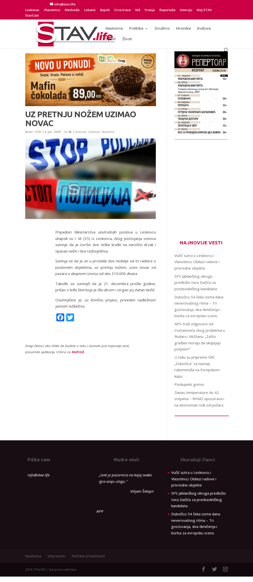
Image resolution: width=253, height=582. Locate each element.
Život (127, 39)
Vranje (150, 10)
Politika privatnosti (88, 556)
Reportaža (167, 10)
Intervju (186, 10)
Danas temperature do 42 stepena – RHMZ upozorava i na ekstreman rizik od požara (199, 398)
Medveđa (72, 10)
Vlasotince (52, 10)
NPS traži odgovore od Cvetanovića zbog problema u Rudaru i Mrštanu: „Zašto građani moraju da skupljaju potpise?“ (199, 336)
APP (100, 511)
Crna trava (122, 10)
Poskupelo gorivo (189, 384)
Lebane (90, 10)
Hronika (183, 29)
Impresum (56, 556)
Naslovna (114, 29)
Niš (137, 10)
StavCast (32, 16)
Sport (110, 39)
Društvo (162, 29)
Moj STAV (204, 10)
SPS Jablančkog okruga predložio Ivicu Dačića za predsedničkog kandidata (195, 282)
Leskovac (32, 10)
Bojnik (105, 10)
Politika (136, 29)
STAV (38, 132)
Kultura (204, 29)
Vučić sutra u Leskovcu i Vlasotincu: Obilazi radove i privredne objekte (196, 262)
